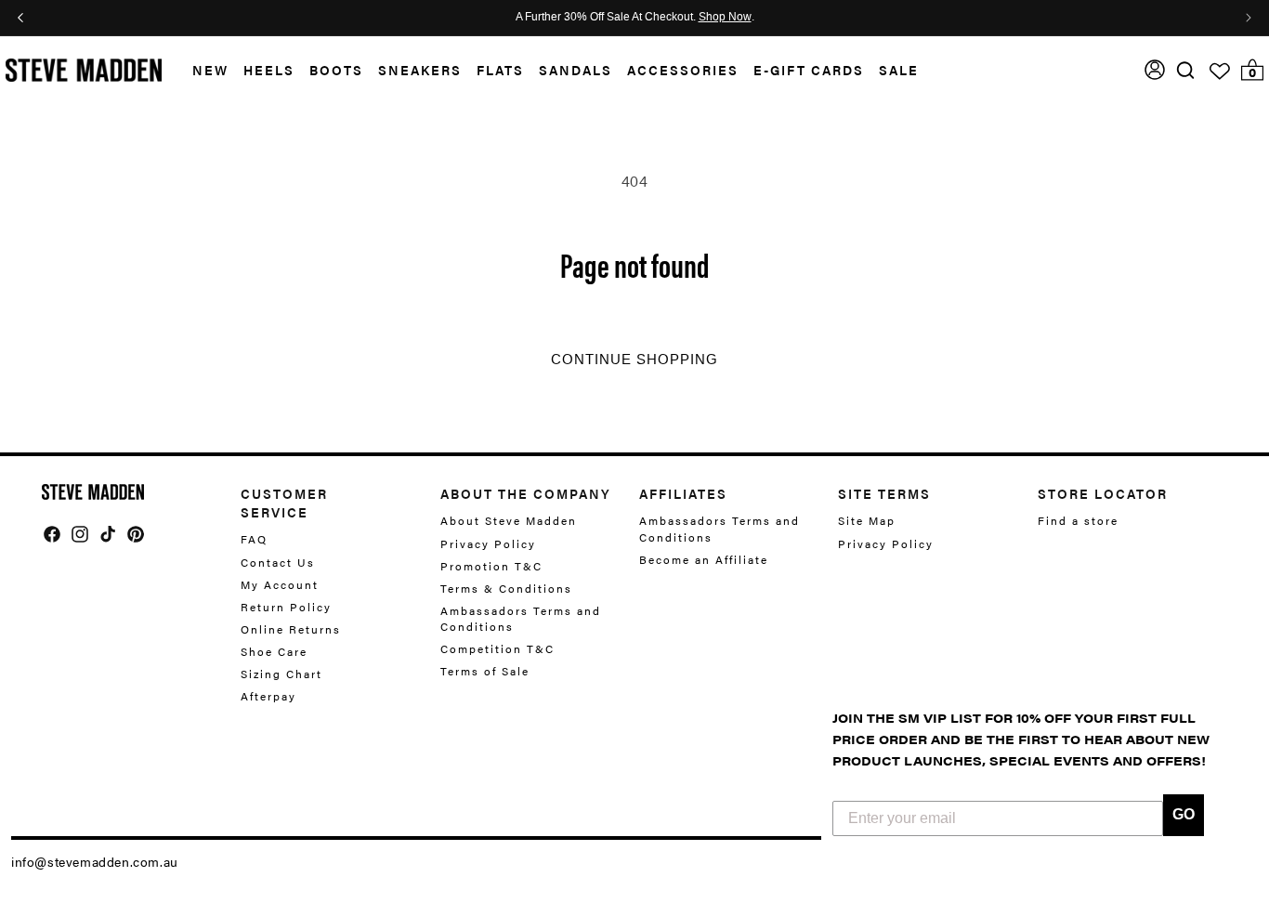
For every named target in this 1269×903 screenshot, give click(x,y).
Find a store (1078, 521)
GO (1183, 814)
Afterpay (268, 695)
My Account (280, 584)
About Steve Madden (508, 521)
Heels (268, 69)
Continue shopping (634, 359)
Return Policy (286, 606)
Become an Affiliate (703, 559)
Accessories (683, 69)
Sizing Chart (281, 673)
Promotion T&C (491, 565)
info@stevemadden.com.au (94, 861)
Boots (336, 69)
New (210, 69)
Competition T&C (497, 648)
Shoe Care (274, 651)
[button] (203, 70)
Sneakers (420, 69)
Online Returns (291, 629)
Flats (500, 69)
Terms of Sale (485, 670)
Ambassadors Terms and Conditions (520, 618)
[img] (1185, 70)
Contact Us (278, 562)
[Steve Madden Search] (1186, 70)
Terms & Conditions (506, 588)
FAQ (254, 539)
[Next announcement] (1248, 17)
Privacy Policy (488, 543)
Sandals (575, 69)
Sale (899, 69)
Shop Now (725, 17)
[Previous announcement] (20, 17)
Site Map (867, 521)
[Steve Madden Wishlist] (1220, 71)
